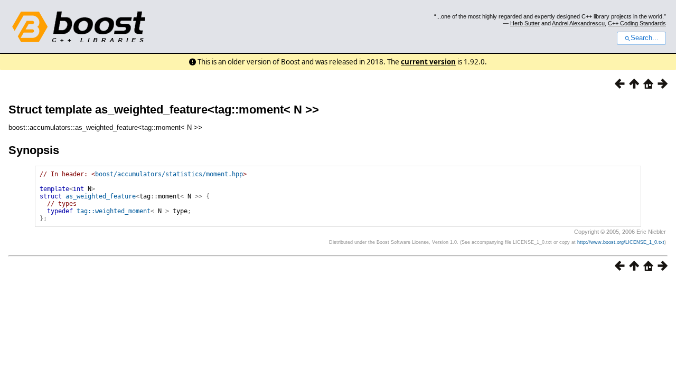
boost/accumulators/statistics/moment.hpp (169, 174)
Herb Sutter (525, 23)
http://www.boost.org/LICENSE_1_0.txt (620, 242)
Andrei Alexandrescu (578, 23)
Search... (645, 38)
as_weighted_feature (100, 196)
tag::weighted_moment (114, 211)
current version (428, 61)
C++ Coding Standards (637, 23)
